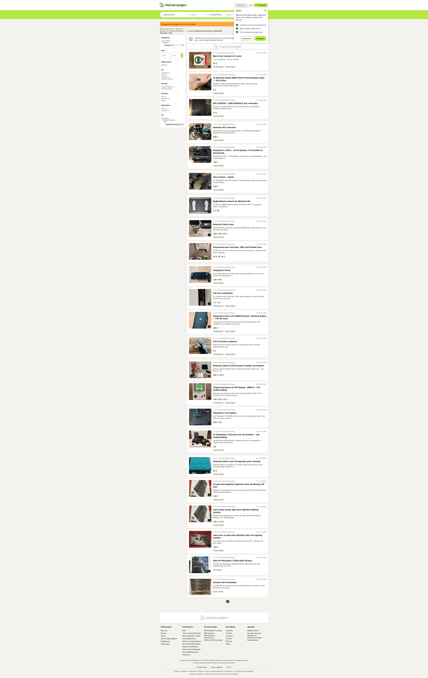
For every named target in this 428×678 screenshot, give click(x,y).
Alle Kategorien (166, 41)
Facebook (229, 630)
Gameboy (192, 674)
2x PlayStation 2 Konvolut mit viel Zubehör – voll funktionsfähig (236, 436)
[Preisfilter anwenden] (182, 55)
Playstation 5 (184, 671)
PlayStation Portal (221, 270)
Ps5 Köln (176, 671)
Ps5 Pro (207, 671)
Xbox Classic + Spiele (223, 177)
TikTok (228, 644)
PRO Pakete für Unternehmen (209, 637)
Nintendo (164, 77)
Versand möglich (166, 87)
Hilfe (184, 630)
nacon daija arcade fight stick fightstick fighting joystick (236, 511)
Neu (162, 96)
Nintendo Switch (233, 674)
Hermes (163, 110)
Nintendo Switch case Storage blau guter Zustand (236, 461)
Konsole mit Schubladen (224, 582)
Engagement (165, 641)
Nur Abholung (165, 89)
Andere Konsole (166, 79)
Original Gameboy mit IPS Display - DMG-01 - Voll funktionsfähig (236, 388)
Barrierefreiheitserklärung (191, 644)
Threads (229, 638)
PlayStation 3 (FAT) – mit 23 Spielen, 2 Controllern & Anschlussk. (238, 151)
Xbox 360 (217, 674)
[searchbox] (176, 14)
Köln (165, 122)
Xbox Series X (193, 671)
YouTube (229, 633)
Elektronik (166, 42)
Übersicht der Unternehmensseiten (254, 637)
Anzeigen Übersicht (254, 633)
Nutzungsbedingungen (190, 652)
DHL (162, 108)
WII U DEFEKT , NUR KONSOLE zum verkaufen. (235, 103)
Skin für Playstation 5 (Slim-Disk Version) (232, 560)
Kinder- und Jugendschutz (191, 641)
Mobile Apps (165, 644)
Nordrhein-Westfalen (169, 120)
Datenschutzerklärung (190, 646)
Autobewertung (252, 640)
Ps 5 (235, 671)
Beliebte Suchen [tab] (202, 667)
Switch (239, 671)
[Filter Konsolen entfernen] (183, 45)
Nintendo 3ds (209, 674)
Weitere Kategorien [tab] (217, 667)
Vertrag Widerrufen (189, 638)
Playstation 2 (200, 674)
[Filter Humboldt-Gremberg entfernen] (183, 124)
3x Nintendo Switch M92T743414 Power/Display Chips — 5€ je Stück (238, 79)
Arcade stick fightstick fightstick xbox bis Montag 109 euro (238, 485)
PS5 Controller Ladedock (225, 341)
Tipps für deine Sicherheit (191, 633)
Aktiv (162, 65)
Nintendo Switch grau (223, 224)
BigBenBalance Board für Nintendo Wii (231, 201)
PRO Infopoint (209, 633)
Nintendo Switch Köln (216, 671)
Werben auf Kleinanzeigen (213, 640)
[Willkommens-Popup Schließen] (265, 10)
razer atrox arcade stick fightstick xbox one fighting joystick (237, 536)
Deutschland (165, 118)
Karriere (164, 633)
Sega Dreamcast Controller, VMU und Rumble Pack (237, 247)
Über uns (164, 630)
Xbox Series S (228, 671)
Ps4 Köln (201, 671)
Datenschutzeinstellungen (191, 649)
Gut (162, 100)
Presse (163, 636)
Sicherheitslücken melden (191, 636)
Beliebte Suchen (253, 630)
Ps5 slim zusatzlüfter (223, 293)
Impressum (186, 654)
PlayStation (164, 73)
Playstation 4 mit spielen (225, 413)
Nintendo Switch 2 (247, 671)
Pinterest (229, 641)
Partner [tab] (228, 667)
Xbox (162, 75)
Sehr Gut (164, 98)
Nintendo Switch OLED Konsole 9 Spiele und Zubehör (238, 365)
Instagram (229, 636)
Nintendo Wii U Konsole (224, 127)
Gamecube (223, 674)
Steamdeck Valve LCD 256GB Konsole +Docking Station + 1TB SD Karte (239, 317)
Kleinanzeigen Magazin (169, 638)
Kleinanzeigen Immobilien (213, 630)
